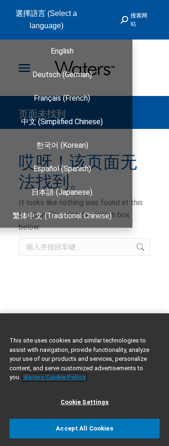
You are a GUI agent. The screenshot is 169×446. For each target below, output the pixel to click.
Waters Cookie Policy (54, 377)
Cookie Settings (85, 402)
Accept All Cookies (84, 428)
